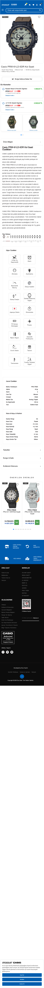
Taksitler (6, 450)
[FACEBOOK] (7, 652)
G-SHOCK (25, 580)
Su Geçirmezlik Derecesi (9, 622)
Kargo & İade (8, 458)
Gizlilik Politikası (13, 672)
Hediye (4, 604)
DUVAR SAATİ (26, 572)
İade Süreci (5, 617)
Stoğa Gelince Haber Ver (23, 79)
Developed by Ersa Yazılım (21, 668)
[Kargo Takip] (30, 4)
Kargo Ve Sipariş (7, 615)
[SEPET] (40, 4)
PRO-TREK (25, 590)
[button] (21, 134)
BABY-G (24, 583)
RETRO (24, 593)
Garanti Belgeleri (7, 609)
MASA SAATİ (26, 575)
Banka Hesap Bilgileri (8, 612)
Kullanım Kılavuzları (8, 607)
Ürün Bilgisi (8, 142)
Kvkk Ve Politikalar (7, 620)
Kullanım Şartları (25, 672)
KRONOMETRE (27, 577)
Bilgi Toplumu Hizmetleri (9, 627)
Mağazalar (5, 575)
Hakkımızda (5, 572)
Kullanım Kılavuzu (10, 466)
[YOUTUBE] (11, 652)
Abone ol (35, 618)
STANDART (25, 595)
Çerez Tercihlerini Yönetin (10, 625)
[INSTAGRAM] (3, 652)
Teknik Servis (6, 577)
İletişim (4, 580)
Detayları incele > (9, 95)
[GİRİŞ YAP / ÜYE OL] (37, 4)
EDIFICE (24, 585)
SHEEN (24, 588)
